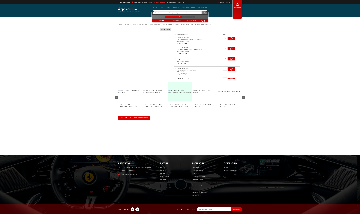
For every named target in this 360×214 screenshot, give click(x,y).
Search (202, 21)
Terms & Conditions (230, 170)
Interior (194, 189)
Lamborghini (164, 176)
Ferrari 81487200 (183, 47)
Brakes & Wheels (197, 170)
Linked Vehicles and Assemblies (134, 118)
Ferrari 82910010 (183, 78)
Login (222, 2)
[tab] (134, 118)
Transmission (196, 195)
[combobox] (177, 12)
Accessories (196, 167)
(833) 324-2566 (125, 2)
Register (227, 2)
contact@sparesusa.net (130, 174)
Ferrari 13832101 (183, 58)
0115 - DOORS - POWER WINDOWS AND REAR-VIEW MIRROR (179, 106)
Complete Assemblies (199, 176)
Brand (127, 24)
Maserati (163, 179)
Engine (194, 182)
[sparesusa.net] (127, 9)
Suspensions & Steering (200, 192)
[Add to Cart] (231, 38)
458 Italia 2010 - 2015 (157, 24)
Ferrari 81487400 (183, 37)
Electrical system (197, 179)
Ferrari (134, 24)
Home (120, 24)
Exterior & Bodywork (199, 186)
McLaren (163, 170)
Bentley (162, 167)
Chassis (194, 173)
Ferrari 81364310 (183, 68)
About (226, 167)
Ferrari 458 (143, 24)
